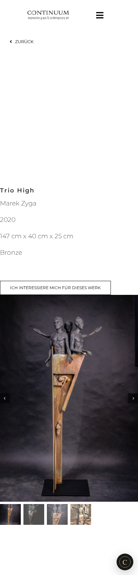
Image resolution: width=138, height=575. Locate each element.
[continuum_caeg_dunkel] (48, 13)
